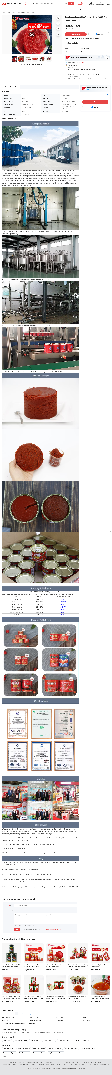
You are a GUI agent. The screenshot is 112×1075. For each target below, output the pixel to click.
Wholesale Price (58, 1062)
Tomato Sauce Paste (39, 1053)
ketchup (85, 1017)
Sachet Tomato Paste (89, 1020)
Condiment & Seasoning (20, 1040)
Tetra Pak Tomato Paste (8, 1017)
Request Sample (94, 38)
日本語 (75, 1064)
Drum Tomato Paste (61, 1020)
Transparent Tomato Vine (82, 1040)
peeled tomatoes (60, 1017)
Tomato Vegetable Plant (65, 1040)
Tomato (32, 12)
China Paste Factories (24, 1048)
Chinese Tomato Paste (87, 1048)
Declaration (74, 1068)
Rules (109, 9)
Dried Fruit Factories (8, 1048)
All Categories (8, 9)
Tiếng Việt (96, 1064)
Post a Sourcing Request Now (52, 929)
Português (26, 1064)
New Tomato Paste (24, 1053)
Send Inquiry (76, 34)
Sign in (108, 4)
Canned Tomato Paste (35, 1020)
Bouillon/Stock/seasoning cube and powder (13, 1024)
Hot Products (13, 1062)
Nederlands (59, 1064)
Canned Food (6, 1040)
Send (16, 929)
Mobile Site (94, 1062)
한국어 (70, 1064)
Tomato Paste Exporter (9, 1053)
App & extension (89, 9)
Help (80, 9)
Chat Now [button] (100, 34)
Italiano (47, 1064)
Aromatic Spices (35, 1040)
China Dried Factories (39, 1048)
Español (21, 1064)
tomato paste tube (34, 1017)
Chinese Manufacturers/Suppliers (35, 1062)
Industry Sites (67, 1062)
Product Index (86, 1062)
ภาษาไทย (84, 1064)
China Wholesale (49, 1062)
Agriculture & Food (11, 12)
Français (33, 1064)
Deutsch (53, 1064)
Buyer (71, 9)
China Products (21, 1062)
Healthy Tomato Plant (49, 1040)
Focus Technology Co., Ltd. (44, 1068)
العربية (65, 1064)
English (15, 1064)
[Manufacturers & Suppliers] (11, 3)
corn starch (5, 1020)
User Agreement (66, 1068)
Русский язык (40, 1064)
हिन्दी (79, 1064)
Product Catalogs (26, 1014)
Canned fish (32, 1024)
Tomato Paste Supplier (71, 1048)
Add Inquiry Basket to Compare (32, 65)
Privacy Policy (82, 1068)
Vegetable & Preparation (23, 12)
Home (3, 12)
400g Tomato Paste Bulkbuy (56, 1053)
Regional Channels (76, 1062)
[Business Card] (107, 94)
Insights (100, 1062)
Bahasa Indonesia (104, 1064)
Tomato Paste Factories (55, 1048)
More (3, 1056)
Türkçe (90, 1064)
